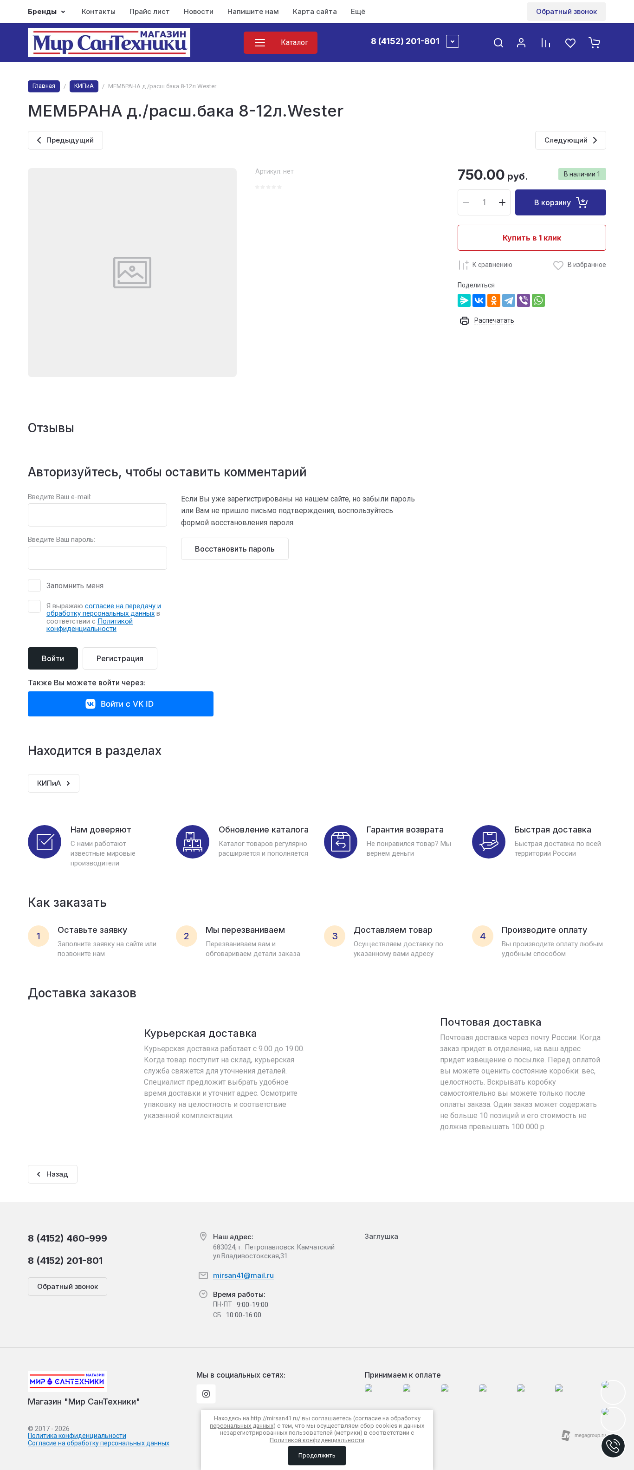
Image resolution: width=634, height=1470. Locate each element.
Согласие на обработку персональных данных (98, 1443)
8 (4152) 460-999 (67, 1238)
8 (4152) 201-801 (405, 41)
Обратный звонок (566, 11)
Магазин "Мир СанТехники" (84, 1401)
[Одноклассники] (493, 300)
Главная (43, 85)
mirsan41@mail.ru (243, 1275)
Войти (53, 658)
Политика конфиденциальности (77, 1435)
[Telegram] (508, 300)
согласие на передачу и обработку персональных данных (103, 610)
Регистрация (120, 658)
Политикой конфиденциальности (89, 625)
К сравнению (492, 264)
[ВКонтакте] (478, 300)
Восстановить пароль (235, 548)
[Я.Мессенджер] (464, 300)
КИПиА (84, 85)
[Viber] (523, 300)
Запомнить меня (75, 585)
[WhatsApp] (538, 300)
